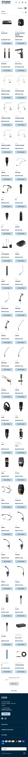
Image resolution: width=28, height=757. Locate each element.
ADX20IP (17, 308)
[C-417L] (21, 598)
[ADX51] (7, 270)
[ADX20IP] (21, 298)
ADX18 (17, 335)
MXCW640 (4, 33)
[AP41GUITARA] (7, 243)
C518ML (17, 555)
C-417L (17, 609)
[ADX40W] (21, 270)
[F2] (7, 216)
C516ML (17, 582)
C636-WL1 (18, 500)
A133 (16, 417)
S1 (1, 665)
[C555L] (7, 517)
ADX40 (3, 172)
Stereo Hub (18, 638)
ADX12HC (4, 363)
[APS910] (21, 216)
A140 (2, 417)
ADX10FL (3, 390)
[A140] (7, 406)
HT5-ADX (17, 172)
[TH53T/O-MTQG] (7, 80)
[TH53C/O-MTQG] (7, 134)
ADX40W (17, 281)
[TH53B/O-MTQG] (7, 107)
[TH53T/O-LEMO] (21, 80)
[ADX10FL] (7, 379)
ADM (2, 473)
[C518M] (7, 571)
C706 (16, 446)
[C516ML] (21, 571)
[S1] (7, 654)
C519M (3, 555)
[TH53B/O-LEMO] (21, 107)
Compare (20, 8)
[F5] (21, 189)
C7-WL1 (17, 473)
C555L (3, 527)
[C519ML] (21, 517)
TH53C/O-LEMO (19, 145)
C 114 (2, 609)
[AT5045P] (7, 53)
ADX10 (17, 390)
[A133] (21, 406)
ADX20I (3, 335)
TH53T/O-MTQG (5, 91)
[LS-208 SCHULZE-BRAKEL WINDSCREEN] (21, 22)
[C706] (21, 434)
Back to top (14, 690)
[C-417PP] (7, 625)
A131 (2, 444)
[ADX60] (21, 243)
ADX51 (3, 281)
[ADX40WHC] (7, 298)
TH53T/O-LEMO (19, 91)
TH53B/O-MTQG (5, 118)
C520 (2, 500)
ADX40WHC (4, 308)
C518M (3, 582)
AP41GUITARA (5, 254)
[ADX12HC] (7, 352)
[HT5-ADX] (21, 162)
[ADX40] (7, 162)
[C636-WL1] (21, 489)
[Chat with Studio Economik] (24, 753)
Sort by (3, 11)
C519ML (17, 527)
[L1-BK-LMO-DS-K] (21, 654)
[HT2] (7, 189)
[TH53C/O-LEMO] (21, 134)
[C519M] (7, 544)
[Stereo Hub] (21, 625)
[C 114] (7, 598)
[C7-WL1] (21, 462)
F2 (2, 227)
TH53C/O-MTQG (5, 145)
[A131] (7, 434)
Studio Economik (8, 753)
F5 (16, 200)
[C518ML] (21, 544)
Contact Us (5, 714)
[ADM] (7, 462)
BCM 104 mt (18, 64)
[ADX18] (21, 325)
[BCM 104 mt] (21, 53)
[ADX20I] (7, 325)
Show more (14, 683)
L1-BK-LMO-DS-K (19, 665)
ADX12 (17, 363)
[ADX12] (21, 352)
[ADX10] (21, 379)
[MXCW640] (7, 22)
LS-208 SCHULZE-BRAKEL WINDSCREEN (20, 34)
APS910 (17, 227)
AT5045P (3, 64)
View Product (7, 43)
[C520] (7, 489)
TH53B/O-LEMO (19, 118)
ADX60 (17, 254)
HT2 (2, 200)
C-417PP (3, 636)
